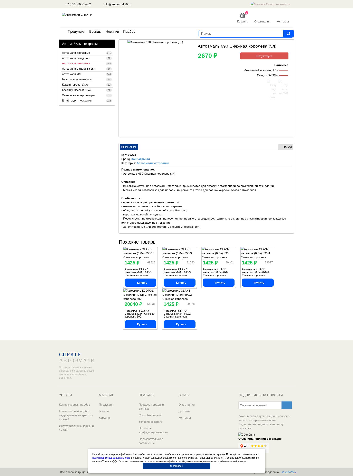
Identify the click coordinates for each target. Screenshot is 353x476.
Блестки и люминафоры (85, 79)
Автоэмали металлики (86, 63)
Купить (142, 282)
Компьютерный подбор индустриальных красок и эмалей (76, 415)
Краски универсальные (86, 90)
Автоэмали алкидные (86, 58)
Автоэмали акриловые (86, 52)
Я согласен (176, 466)
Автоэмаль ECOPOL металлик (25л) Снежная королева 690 (140, 313)
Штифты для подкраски (86, 100)
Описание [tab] (129, 147)
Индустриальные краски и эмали (76, 427)
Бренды (95, 31)
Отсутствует (264, 56)
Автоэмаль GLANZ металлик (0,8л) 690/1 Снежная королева (138, 272)
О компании (187, 404)
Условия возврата (150, 421)
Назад (287, 147)
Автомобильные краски (80, 44)
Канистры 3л (140, 159)
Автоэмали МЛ (86, 74)
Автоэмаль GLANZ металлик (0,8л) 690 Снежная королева (215, 272)
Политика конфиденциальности (153, 430)
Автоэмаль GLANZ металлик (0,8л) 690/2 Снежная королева (177, 313)
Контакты (185, 417)
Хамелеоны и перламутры (85, 95)
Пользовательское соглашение (151, 441)
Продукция (76, 31)
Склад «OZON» (267, 75)
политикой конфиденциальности (111, 457)
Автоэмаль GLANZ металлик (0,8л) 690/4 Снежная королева (255, 272)
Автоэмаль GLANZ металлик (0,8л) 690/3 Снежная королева (177, 272)
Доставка (185, 411)
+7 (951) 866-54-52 (78, 4)
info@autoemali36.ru (117, 4)
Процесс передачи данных (151, 406)
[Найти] (288, 33)
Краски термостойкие (86, 84)
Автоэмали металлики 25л (86, 68)
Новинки (112, 31)
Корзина (104, 417)
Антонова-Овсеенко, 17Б (261, 70)
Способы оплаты (150, 415)
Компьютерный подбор (74, 404)
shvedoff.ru (289, 472)
